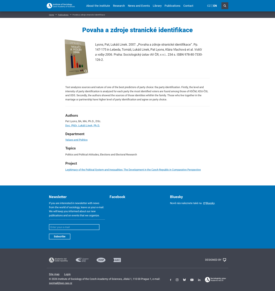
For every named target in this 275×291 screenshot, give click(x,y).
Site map (54, 274)
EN (215, 5)
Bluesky (210, 203)
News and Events (139, 5)
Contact (188, 5)
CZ (209, 5)
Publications (172, 5)
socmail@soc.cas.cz (60, 283)
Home (51, 15)
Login (67, 274)
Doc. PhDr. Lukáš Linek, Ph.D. (82, 125)
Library (157, 5)
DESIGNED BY (213, 259)
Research (119, 5)
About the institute (98, 5)
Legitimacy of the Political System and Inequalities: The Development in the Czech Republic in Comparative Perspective (133, 169)
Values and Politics (76, 139)
